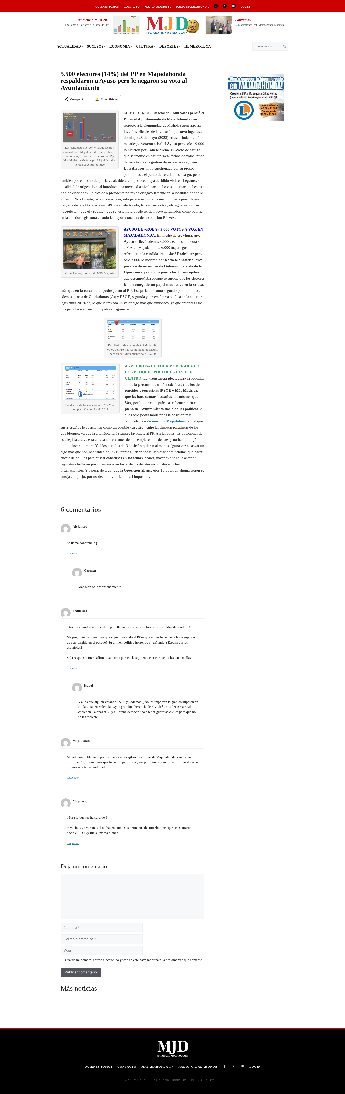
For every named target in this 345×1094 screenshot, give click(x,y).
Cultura (144, 46)
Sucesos (95, 46)
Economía (119, 46)
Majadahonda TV (158, 6)
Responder (73, 553)
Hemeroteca (197, 46)
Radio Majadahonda (192, 6)
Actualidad (69, 46)
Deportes (168, 46)
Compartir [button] (78, 99)
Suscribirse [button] (106, 99)
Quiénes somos (107, 6)
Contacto (132, 6)
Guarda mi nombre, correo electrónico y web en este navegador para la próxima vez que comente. (134, 960)
